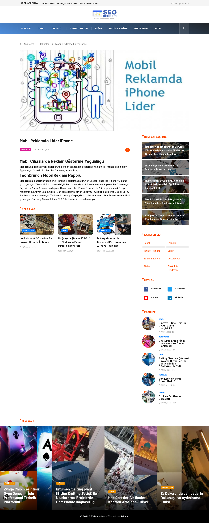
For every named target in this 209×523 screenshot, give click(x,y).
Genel (41, 28)
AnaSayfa (26, 28)
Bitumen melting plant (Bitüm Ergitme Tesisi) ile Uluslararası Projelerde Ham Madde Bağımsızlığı (76, 495)
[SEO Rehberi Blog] (104, 14)
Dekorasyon (141, 28)
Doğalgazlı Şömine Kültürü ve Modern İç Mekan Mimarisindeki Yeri (74, 242)
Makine (162, 392)
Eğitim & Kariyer (118, 28)
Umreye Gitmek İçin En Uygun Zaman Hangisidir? (172, 325)
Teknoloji (57, 28)
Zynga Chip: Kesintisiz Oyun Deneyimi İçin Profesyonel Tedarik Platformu (22, 495)
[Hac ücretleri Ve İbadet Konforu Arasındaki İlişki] (130, 468)
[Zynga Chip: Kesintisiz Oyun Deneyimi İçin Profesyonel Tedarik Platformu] (26, 468)
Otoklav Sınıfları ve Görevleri (170, 397)
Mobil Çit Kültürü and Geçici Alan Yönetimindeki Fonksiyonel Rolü (70, 3)
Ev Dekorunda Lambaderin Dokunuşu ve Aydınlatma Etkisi (182, 497)
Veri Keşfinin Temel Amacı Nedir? (170, 380)
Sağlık (98, 28)
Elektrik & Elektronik (173, 268)
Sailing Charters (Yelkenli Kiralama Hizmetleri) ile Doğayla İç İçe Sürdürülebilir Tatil (174, 362)
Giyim (158, 28)
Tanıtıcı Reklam (79, 28)
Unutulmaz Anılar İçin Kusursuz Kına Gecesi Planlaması (172, 343)
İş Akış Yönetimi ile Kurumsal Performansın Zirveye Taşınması (111, 242)
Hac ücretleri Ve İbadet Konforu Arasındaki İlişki (128, 499)
